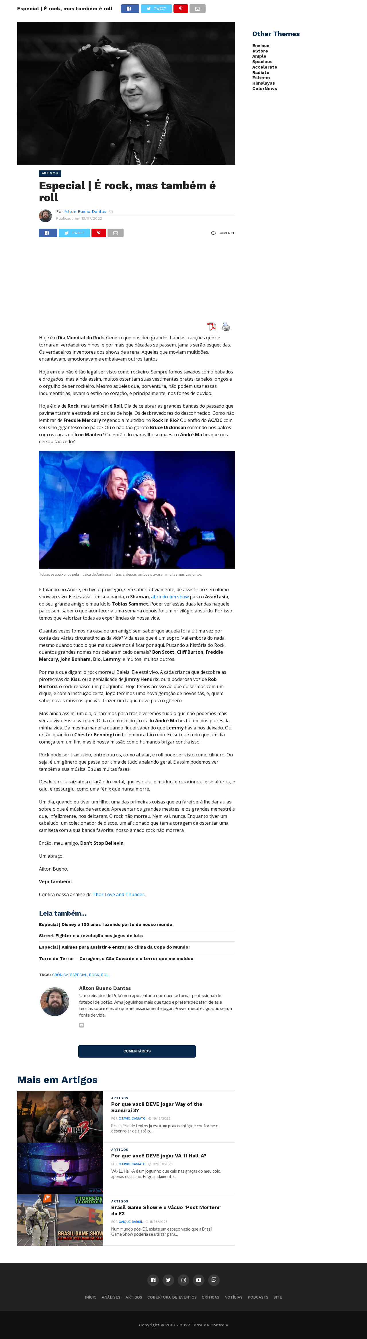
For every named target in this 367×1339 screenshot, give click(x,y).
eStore (260, 51)
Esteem (261, 77)
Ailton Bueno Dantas (85, 211)
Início (91, 1297)
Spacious (262, 61)
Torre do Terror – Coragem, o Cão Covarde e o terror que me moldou (116, 958)
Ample (259, 56)
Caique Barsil (131, 1222)
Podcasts (258, 1297)
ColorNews (264, 88)
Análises (111, 1297)
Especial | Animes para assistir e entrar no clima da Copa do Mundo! (114, 947)
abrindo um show (170, 596)
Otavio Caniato (132, 1118)
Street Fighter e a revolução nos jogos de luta (91, 935)
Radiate (261, 72)
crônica (60, 975)
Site (278, 1297)
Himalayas (263, 83)
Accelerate (264, 67)
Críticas (210, 1297)
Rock (94, 975)
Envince (261, 45)
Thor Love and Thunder (118, 894)
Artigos (134, 1297)
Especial (78, 975)
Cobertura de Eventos (172, 1297)
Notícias (234, 1297)
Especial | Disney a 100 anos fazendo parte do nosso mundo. (106, 924)
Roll (105, 975)
